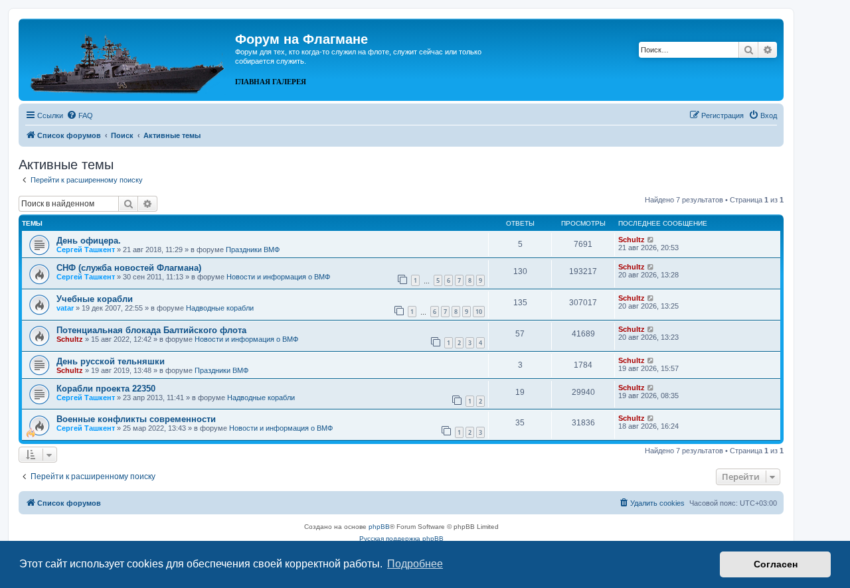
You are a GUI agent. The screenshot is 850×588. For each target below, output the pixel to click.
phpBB (379, 526)
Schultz (631, 240)
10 (478, 311)
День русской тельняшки (110, 361)
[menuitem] (79, 115)
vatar (65, 308)
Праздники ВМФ (253, 250)
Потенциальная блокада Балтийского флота (151, 330)
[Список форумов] (128, 58)
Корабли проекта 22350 (105, 389)
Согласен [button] (776, 564)
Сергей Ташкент (85, 250)
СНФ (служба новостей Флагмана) (128, 268)
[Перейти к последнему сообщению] (651, 240)
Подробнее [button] (415, 563)
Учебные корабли (94, 299)
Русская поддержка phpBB (401, 538)
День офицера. (88, 241)
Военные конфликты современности (136, 419)
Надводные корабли (220, 308)
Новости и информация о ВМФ (278, 277)
